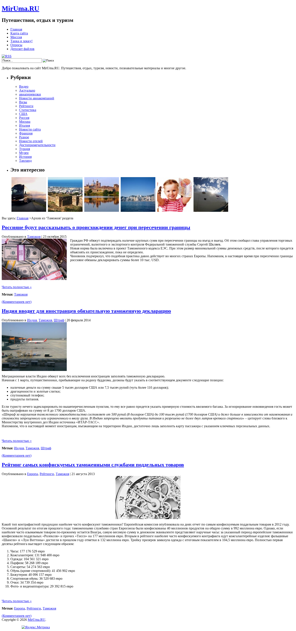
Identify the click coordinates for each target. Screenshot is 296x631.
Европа (32, 474)
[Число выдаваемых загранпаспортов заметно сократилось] (174, 210)
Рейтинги (26, 106)
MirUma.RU (20, 8)
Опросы (16, 45)
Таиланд (25, 160)
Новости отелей (31, 141)
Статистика (27, 110)
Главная (16, 29)
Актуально (27, 90)
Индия (32, 320)
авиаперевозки (30, 94)
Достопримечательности (37, 145)
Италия (24, 125)
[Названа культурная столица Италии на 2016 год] (101, 210)
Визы (23, 102)
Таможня (34, 236)
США (23, 114)
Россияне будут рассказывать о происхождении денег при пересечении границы (96, 227)
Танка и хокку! (21, 41)
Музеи (24, 153)
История (25, 157)
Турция (24, 149)
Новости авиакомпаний (36, 98)
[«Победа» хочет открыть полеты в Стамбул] (211, 210)
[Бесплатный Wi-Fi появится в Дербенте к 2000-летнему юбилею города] (65, 210)
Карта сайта (19, 33)
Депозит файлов (22, 49)
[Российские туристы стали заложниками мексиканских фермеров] (28, 210)
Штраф (59, 320)
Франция (26, 133)
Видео (23, 86)
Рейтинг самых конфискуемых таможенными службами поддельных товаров (93, 465)
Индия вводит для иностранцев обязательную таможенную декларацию (86, 311)
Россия (24, 118)
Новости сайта (30, 129)
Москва (24, 121)
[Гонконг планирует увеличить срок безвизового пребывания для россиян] (138, 210)
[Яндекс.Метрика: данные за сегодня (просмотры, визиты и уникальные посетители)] (36, 627)
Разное (24, 137)
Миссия (16, 37)
